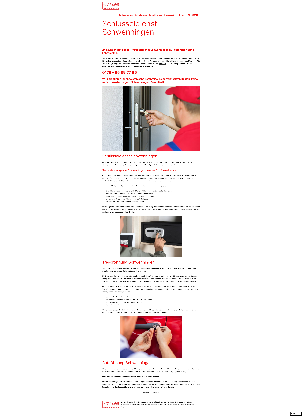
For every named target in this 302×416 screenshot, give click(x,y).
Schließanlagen (141, 15)
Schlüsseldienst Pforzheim (165, 402)
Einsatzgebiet (169, 15)
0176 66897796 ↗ (193, 15)
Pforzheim (162, 64)
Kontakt (181, 15)
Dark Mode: (294, 414)
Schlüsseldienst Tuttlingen (183, 402)
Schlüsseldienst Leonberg (146, 402)
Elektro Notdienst (155, 15)
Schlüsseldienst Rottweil (175, 404)
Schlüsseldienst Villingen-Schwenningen (134, 404)
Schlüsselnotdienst (126, 15)
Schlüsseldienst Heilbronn (157, 404)
